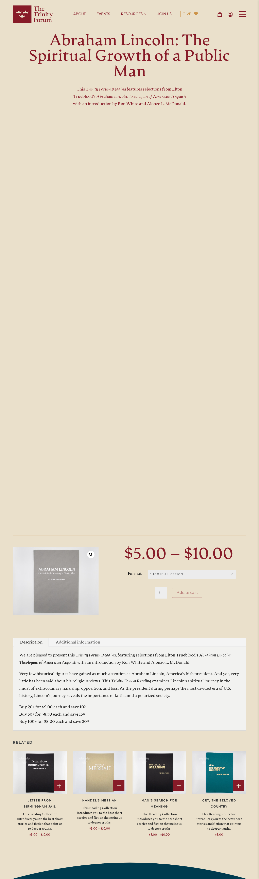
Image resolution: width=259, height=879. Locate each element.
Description (31, 642)
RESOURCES (132, 14)
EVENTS (103, 14)
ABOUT (79, 14)
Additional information (78, 642)
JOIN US (164, 14)
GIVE (187, 14)
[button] (90, 554)
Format (135, 574)
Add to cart (187, 593)
